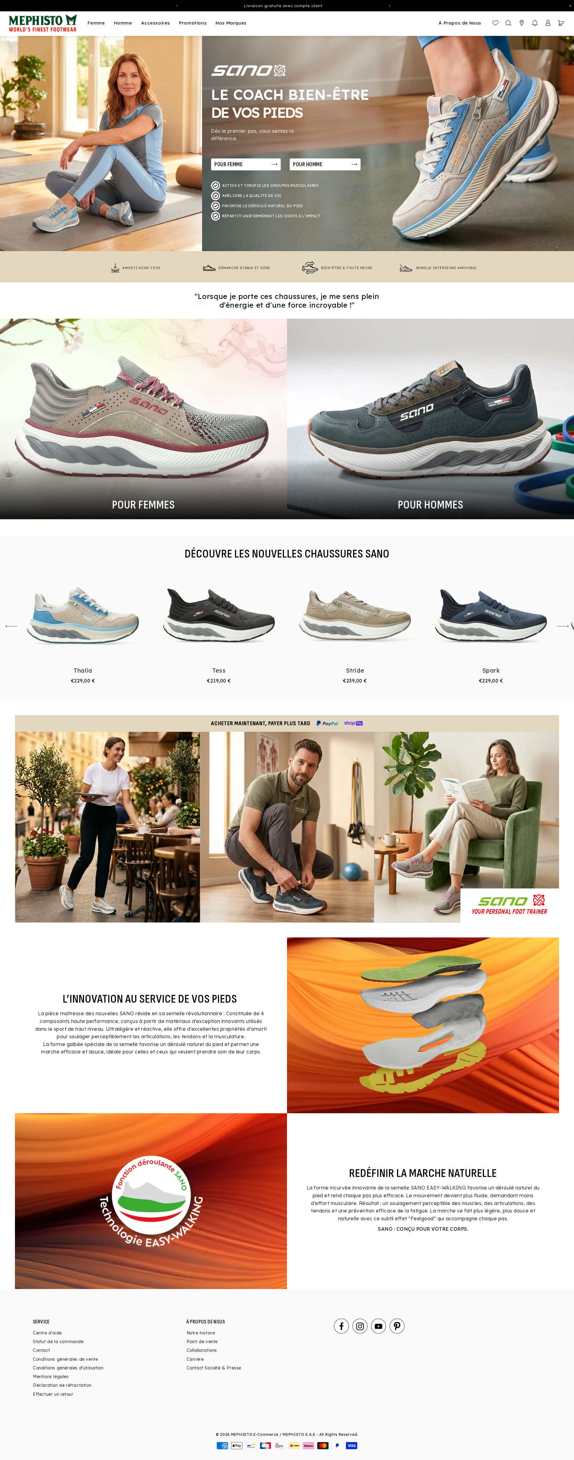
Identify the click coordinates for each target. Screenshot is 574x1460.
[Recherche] (508, 23)
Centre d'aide (47, 1333)
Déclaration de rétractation (62, 1385)
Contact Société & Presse (214, 1368)
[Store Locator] (521, 23)
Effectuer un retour (53, 1394)
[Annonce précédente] (177, 5)
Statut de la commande (58, 1341)
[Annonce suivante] (389, 5)
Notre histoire (201, 1333)
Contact (41, 1350)
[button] (534, 23)
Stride (355, 670)
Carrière (195, 1359)
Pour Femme (228, 164)
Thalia (83, 670)
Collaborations (202, 1350)
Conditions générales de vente (65, 1359)
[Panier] (561, 23)
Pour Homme (307, 164)
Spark (491, 670)
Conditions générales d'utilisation (68, 1368)
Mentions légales (51, 1376)
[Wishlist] (495, 23)
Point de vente (202, 1341)
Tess (218, 670)
